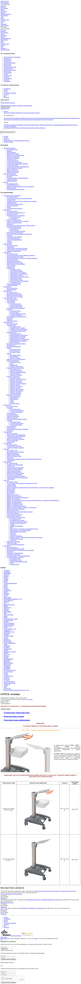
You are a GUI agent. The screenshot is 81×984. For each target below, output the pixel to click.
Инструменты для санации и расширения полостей (24, 529)
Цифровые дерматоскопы (14, 251)
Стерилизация (7, 72)
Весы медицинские (12, 214)
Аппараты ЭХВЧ (11, 486)
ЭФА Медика (7, 688)
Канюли (9, 348)
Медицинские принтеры (13, 261)
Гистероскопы (14, 218)
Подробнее (4, 898)
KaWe (5, 596)
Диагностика (7, 61)
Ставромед (7, 677)
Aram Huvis (13, 125)
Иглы (11, 527)
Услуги (6, 91)
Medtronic (6, 609)
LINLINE (6, 602)
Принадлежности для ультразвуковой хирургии (20, 511)
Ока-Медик (7, 666)
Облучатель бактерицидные (17, 231)
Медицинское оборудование (16, 105)
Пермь (2, 18)
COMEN (41, 125)
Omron (5, 616)
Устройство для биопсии (13, 554)
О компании (7, 88)
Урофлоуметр (10, 460)
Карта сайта (4, 937)
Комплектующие (11, 289)
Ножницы (13, 533)
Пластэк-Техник (8, 671)
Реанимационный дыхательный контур (17, 178)
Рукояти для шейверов (16, 536)
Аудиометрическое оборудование (16, 308)
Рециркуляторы (14, 229)
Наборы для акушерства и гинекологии (17, 497)
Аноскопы (10, 407)
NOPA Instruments (8, 614)
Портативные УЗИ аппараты (18, 272)
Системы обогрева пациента (14, 208)
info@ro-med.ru (5, 2)
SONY (5, 627)
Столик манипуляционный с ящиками (17, 163)
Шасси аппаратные (12, 169)
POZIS (5, 617)
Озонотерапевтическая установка (16, 476)
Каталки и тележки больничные (15, 155)
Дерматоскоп (10, 247)
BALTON (26, 125)
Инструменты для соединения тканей (20, 530)
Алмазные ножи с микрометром (18, 329)
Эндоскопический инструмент (15, 557)
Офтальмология (8, 68)
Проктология (7, 71)
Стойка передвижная (12, 161)
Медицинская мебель (9, 62)
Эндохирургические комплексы (15, 544)
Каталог (6, 111)
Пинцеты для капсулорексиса (18, 379)
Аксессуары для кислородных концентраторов (19, 198)
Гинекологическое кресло (14, 219)
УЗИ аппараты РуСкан (16, 279)
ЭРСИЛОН (7, 684)
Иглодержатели (11, 345)
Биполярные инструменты (17, 520)
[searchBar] (1, 104)
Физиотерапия (8, 78)
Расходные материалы (10, 70)
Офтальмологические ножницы (15, 368)
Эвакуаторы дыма (12, 543)
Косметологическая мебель (14, 294)
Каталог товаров (5, 49)
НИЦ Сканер (7, 664)
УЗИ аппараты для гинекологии (18, 274)
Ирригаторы (10, 493)
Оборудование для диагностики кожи (17, 248)
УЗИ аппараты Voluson (16, 275)
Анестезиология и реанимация (12, 57)
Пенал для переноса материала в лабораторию (19, 234)
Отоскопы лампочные (16, 315)
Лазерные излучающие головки (15, 473)
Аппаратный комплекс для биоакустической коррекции (22, 258)
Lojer (5, 603)
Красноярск (4, 11)
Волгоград (3, 5)
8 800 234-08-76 (5, 1)
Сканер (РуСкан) (8, 676)
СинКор (6, 674)
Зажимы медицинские (13, 416)
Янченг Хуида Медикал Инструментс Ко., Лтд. (16, 690)
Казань (2, 10)
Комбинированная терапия (14, 472)
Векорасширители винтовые (18, 336)
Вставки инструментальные (17, 523)
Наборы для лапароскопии (14, 501)
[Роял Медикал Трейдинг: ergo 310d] (32, 908)
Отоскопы (9, 309)
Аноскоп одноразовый (16, 412)
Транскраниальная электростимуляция (17, 477)
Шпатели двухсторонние (13, 395)
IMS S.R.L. (7, 593)
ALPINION (7, 125)
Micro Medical (7, 612)
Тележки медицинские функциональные (18, 166)
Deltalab (46, 125)
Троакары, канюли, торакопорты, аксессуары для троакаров (26, 537)
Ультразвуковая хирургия (13, 516)
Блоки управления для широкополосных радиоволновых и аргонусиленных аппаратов (30, 487)
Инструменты (10, 490)
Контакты (6, 97)
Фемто (12, 400)
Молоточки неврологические (15, 262)
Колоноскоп (10, 551)
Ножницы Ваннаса (15, 373)
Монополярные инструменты (18, 531)
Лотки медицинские (12, 440)
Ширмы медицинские (13, 171)
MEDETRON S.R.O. (9, 604)
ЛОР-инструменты (12, 321)
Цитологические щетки (16, 538)
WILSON (6, 634)
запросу (30, 699)
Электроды (13, 540)
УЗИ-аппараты (11, 268)
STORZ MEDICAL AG (13, 185)
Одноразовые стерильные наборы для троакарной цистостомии (24, 459)
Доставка (6, 94)
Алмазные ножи (11, 325)
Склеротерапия (11, 427)
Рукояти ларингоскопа (16, 305)
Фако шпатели (14, 399)
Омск (2, 17)
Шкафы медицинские (13, 172)
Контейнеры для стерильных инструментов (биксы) (21, 225)
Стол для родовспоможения (14, 239)
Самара (3, 21)
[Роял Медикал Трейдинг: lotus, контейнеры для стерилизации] (54, 891)
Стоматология (7, 75)
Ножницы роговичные (16, 370)
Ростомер (9, 235)
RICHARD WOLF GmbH (10, 619)
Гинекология (7, 58)
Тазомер (9, 241)
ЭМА (5, 687)
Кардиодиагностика (12, 259)
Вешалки (9, 151)
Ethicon (71, 125)
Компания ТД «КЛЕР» (10, 651)
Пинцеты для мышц (15, 392)
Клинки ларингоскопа (16, 306)
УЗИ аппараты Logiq (15, 278)
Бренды (6, 90)
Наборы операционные (13, 454)
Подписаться (4, 948)
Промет (6, 673)
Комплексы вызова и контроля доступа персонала (20, 186)
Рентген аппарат (11, 265)
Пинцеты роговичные (16, 380)
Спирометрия (10, 266)
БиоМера (6, 639)
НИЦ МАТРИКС (8, 663)
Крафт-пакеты (11, 442)
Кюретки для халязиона (16, 366)
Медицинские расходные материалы (25, 112)
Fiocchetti (6, 126)
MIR (5, 613)
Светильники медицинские (14, 237)
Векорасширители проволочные (19, 335)
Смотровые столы (12, 159)
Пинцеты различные (15, 393)
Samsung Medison (8, 620)
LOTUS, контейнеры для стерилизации (11, 894)
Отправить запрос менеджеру (8, 959)
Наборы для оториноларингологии (16, 506)
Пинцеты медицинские (13, 376)
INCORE (6, 594)
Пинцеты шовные (15, 385)
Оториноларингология (10, 67)
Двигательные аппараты (13, 470)
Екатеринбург (4, 8)
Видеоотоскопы (14, 312)
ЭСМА (6, 686)
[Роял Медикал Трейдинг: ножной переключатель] (42, 899)
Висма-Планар (8, 641)
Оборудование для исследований (16, 264)
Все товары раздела (12, 149)
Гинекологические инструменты (16, 215)
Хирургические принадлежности (16, 517)
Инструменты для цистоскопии (15, 452)
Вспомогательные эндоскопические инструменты (20, 550)
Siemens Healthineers (9, 624)
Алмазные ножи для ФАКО (17, 328)
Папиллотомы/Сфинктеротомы (18, 561)
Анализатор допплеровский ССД (16, 212)
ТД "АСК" (6, 680)
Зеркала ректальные (12, 417)
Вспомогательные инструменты (18, 521)
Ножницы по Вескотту (16, 375)
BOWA (37, 125)
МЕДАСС (6, 656)
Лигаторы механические (16, 423)
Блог (5, 95)
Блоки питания (11, 489)
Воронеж (3, 7)
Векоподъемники (14, 342)
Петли (12, 563)
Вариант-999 (7, 640)
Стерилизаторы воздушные (14, 437)
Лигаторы (9, 420)
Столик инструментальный (14, 162)
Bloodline (32, 125)
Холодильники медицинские (15, 168)
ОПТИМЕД (7, 667)
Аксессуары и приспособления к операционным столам (22, 483)
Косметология (7, 65)
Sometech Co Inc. (8, 626)
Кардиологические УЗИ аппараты (19, 281)
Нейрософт (7, 661)
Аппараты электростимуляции (15, 467)
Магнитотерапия (11, 188)
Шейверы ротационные (13, 541)
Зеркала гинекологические (14, 222)
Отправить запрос (5, 107)
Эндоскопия (7, 81)
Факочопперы (14, 365)
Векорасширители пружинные (18, 341)
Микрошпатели (14, 397)
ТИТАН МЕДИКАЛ (9, 681)
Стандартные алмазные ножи (18, 331)
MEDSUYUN (7, 607)
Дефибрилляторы (11, 202)
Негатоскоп (10, 457)
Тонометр (9, 242)
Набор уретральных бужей (14, 456)
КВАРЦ (6, 650)
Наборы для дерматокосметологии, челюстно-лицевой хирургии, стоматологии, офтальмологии (33, 500)
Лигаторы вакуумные (16, 425)
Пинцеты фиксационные (17, 389)
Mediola (6, 606)
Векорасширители (12, 332)
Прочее (6, 74)
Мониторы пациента (12, 205)
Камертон (9, 319)
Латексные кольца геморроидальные (17, 419)
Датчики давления (12, 179)
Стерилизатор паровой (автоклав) (16, 436)
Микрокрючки (14, 356)
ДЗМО (5, 644)
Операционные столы (13, 510)
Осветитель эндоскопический (15, 553)
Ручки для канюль (15, 350)
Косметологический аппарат (14, 295)
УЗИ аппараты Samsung (16, 271)
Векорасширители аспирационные (19, 339)
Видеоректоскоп (11, 413)
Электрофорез (11, 479)
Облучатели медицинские (14, 227)
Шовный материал (12, 181)
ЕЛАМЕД (6, 647)
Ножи (11, 363)
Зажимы (12, 524)
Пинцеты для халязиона (16, 390)
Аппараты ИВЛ (11, 200)
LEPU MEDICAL (8, 600)
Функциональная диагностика (15, 256)
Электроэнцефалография (13, 284)
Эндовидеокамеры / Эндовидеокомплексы (18, 556)
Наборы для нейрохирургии (14, 503)
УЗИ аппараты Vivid (15, 282)
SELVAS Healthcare (9, 623)
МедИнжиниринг (8, 659)
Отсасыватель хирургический (15, 232)
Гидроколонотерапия (12, 415)
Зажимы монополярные (16, 526)
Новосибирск (4, 15)
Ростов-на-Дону (5, 19)
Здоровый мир (8, 649)
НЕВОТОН (7, 660)
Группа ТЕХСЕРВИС (10, 643)
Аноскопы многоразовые (17, 410)
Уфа (2, 22)
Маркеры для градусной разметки (16, 359)
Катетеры (9, 176)
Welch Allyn (7, 633)
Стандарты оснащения (10, 93)
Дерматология (7, 60)
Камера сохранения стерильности (16, 435)
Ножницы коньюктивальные (18, 372)
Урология (6, 77)
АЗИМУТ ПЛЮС (8, 636)
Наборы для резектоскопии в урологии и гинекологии (21, 507)
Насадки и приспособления (14, 474)
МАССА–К (7, 654)
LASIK (12, 402)
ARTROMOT (20, 125)
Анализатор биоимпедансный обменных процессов (21, 255)
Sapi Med (6, 621)
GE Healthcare (12, 126)
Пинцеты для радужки (16, 386)
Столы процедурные (12, 165)
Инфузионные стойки (13, 153)
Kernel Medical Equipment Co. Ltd (13, 599)
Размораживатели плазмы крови (15, 189)
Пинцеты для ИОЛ (15, 388)
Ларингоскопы (11, 302)
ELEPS (67, 125)
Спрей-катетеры (14, 564)
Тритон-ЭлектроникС (10, 683)
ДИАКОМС (7, 646)
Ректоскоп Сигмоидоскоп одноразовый (17, 429)
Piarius (36, 938)
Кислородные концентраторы (15, 204)
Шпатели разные (14, 403)
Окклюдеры (13, 534)
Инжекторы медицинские (14, 346)
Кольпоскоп (10, 224)
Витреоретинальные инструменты (16, 343)
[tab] (42, 713)
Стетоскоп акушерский (13, 238)
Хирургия (6, 80)
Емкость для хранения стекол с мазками (17, 221)
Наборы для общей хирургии (15, 504)
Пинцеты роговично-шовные (18, 383)
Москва (3, 12)
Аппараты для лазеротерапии (15, 464)
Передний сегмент (15, 352)
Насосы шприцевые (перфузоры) (16, 509)
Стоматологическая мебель (14, 446)
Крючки (9, 353)
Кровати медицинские (13, 156)
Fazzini (75, 125)
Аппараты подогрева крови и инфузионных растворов (22, 201)
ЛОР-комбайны (11, 301)
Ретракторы (10, 430)
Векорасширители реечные (17, 338)
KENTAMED (7, 597)
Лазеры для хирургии (13, 494)
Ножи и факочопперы (13, 360)
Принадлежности (11, 426)
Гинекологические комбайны (15, 469)
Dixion (50, 125)
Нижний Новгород (6, 14)
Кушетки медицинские (13, 158)
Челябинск (3, 24)
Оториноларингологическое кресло (16, 316)
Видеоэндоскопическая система (15, 548)
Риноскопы (10, 318)
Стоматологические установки (15, 447)
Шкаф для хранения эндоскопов (15, 439)
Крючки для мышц (15, 358)
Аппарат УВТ (10, 466)
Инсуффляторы (11, 491)
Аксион (6, 637)
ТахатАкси (7, 678)
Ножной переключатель (7, 902)
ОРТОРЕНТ (7, 668)
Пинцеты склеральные (16, 382)
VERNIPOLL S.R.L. (9, 631)
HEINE (6, 592)
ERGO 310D (4, 909)
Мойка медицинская (12, 453)
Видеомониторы (11, 152)
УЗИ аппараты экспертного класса (19, 276)
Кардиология (7, 64)
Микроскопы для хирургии (14, 496)
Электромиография (12, 285)
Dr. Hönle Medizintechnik (58, 125)
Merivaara (6, 610)
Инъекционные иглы (16, 560)
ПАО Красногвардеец (10, 670)
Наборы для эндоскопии (13, 499)
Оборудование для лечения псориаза (17, 249)
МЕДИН (6, 657)
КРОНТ (6, 653)
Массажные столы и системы (15, 296)
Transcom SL (7, 630)
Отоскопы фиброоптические (18, 313)
